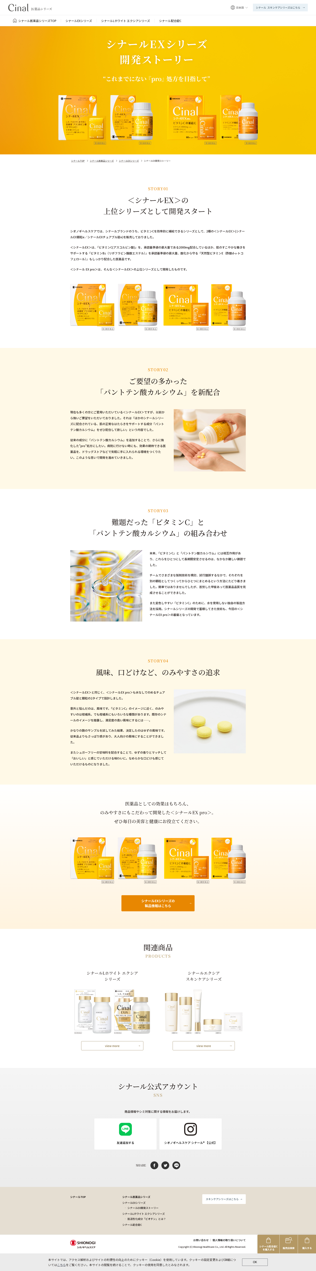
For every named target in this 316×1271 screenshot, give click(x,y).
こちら (61, 1265)
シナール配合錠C (132, 1224)
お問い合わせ (201, 1240)
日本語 (240, 7)
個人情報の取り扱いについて (229, 1240)
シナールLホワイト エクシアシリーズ (143, 1214)
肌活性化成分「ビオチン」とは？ (146, 1219)
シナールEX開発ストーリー (143, 1208)
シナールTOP (78, 160)
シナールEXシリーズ (129, 160)
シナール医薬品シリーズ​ (102, 160)
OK (255, 1262)
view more (112, 1046)
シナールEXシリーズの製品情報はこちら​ (158, 903)
